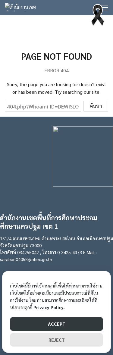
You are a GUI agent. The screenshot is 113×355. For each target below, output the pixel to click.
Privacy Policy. (49, 307)
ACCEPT (56, 324)
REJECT (57, 340)
